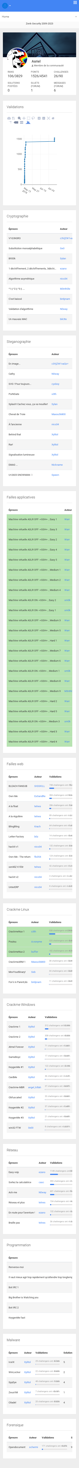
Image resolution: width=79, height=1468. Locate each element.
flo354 (37, 856)
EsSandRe (39, 796)
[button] (6, 5)
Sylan (63, 258)
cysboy (55, 383)
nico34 (63, 278)
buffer (34, 951)
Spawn (55, 474)
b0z (36, 836)
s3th (54, 394)
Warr (67, 519)
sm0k (67, 600)
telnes (37, 806)
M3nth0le (65, 288)
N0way (63, 309)
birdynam (65, 298)
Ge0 (62, 248)
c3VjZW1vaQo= (68, 238)
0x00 (30, 1127)
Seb (33, 972)
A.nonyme (36, 941)
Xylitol (55, 434)
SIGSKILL (39, 786)
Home (5, 16)
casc (41, 1182)
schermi (33, 1447)
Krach (37, 826)
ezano (63, 268)
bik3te (63, 319)
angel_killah (34, 1087)
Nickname (57, 464)
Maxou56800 (59, 414)
